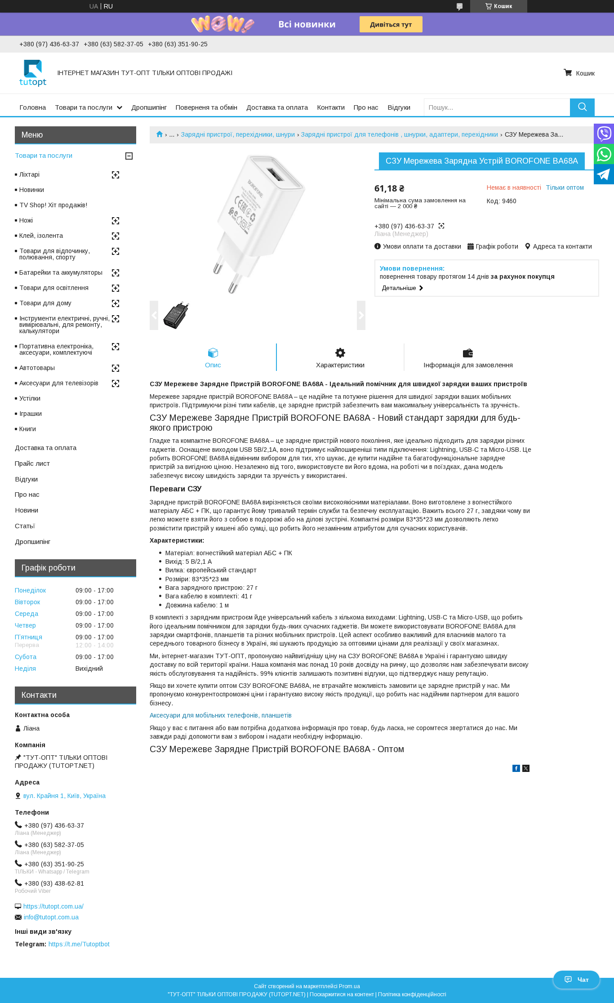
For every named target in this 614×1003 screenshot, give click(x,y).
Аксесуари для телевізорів (58, 383)
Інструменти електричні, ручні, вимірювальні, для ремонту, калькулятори (64, 324)
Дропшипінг (149, 107)
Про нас (366, 107)
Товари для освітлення (54, 287)
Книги (27, 428)
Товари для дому (45, 303)
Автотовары (37, 367)
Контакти (331, 107)
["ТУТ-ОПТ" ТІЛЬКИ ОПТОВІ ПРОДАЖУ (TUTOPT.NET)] (32, 72)
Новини (26, 510)
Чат (583, 979)
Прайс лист (32, 463)
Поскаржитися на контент (342, 994)
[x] (525, 769)
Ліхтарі (29, 174)
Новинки (31, 189)
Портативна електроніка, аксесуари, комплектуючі (56, 349)
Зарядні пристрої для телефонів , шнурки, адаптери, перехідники (399, 134)
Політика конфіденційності (412, 994)
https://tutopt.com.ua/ (53, 906)
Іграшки (30, 413)
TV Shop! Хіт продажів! (53, 205)
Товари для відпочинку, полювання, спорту (54, 254)
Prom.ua (349, 986)
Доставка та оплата (277, 107)
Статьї (25, 526)
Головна (32, 107)
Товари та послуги (83, 107)
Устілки (29, 398)
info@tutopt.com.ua (51, 917)
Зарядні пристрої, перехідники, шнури (238, 134)
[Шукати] (582, 107)
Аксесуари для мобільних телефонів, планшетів (221, 715)
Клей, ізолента (41, 235)
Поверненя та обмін (206, 107)
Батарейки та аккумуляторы (60, 272)
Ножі (26, 220)
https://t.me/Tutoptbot (79, 944)
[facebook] (516, 769)
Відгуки (398, 107)
